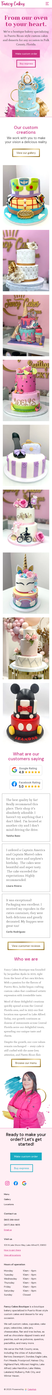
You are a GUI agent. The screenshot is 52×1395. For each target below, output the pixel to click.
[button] (47, 3)
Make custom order (26, 53)
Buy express (26, 63)
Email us (8, 1229)
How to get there (12, 1250)
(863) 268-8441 (11, 1219)
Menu (6, 1194)
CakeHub (32, 1389)
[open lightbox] (26, 195)
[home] (12, 4)
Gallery (7, 1199)
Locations (9, 1204)
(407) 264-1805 (12, 1224)
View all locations (12, 1255)
